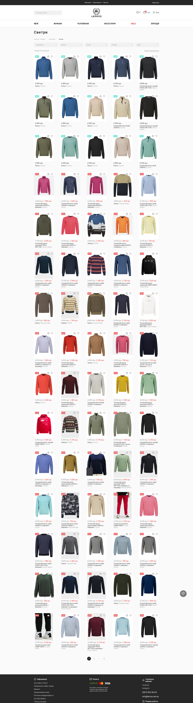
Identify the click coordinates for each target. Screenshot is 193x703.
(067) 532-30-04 (149, 692)
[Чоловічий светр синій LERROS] (148, 147)
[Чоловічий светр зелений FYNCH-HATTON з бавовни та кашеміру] (123, 464)
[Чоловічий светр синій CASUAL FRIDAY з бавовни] (70, 505)
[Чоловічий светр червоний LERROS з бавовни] (44, 185)
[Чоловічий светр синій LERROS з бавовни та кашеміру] (44, 464)
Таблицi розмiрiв (40, 702)
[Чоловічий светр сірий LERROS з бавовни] (96, 545)
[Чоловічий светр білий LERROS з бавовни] (96, 384)
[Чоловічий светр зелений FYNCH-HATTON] (44, 225)
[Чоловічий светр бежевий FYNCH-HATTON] (149, 305)
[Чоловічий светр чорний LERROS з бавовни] (149, 424)
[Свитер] (96, 225)
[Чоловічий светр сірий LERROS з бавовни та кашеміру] (44, 344)
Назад (36, 39)
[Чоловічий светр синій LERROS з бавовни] (70, 185)
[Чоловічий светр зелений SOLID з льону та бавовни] (122, 424)
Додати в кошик (44, 89)
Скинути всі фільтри (151, 51)
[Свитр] (123, 185)
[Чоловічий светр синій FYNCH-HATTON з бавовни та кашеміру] (70, 585)
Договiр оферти (40, 698)
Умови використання (41, 692)
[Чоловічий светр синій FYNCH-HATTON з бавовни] (44, 545)
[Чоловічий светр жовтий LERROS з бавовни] (149, 225)
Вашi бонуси (97, 2)
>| (104, 659)
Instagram (146, 688)
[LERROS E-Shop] (96, 12)
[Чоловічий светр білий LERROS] (122, 107)
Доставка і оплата (40, 683)
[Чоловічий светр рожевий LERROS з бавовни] (123, 344)
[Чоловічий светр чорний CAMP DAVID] (44, 424)
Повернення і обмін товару (44, 686)
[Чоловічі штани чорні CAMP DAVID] (44, 626)
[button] (183, 593)
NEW (36, 23)
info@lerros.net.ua (150, 697)
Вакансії (37, 689)
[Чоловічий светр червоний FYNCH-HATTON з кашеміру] (96, 626)
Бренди (155, 23)
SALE (133, 23)
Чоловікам (83, 23)
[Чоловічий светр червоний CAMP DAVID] (149, 265)
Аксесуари (109, 23)
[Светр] (44, 68)
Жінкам (58, 23)
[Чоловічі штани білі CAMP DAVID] (123, 505)
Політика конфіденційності (44, 695)
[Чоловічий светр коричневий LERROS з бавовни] (70, 464)
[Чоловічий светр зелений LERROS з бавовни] (149, 384)
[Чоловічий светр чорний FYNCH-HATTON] (148, 68)
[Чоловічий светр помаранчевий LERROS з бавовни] (123, 225)
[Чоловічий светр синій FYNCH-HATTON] (149, 185)
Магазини (88, 2)
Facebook (145, 685)
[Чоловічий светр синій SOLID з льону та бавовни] (149, 344)
